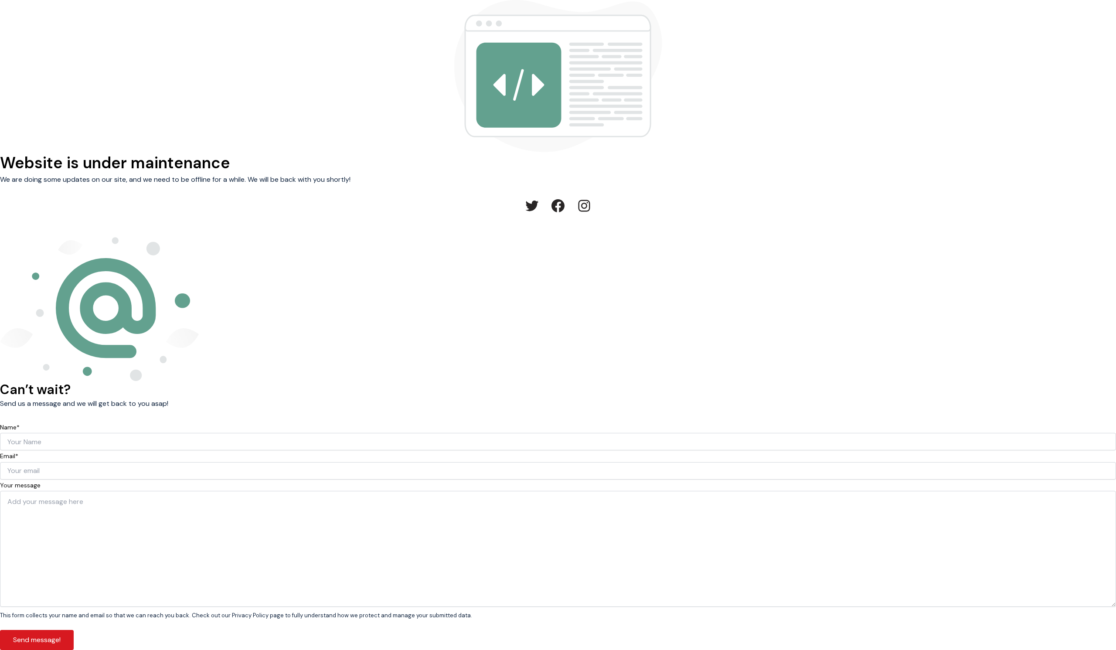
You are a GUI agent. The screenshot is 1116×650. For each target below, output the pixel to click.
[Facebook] (558, 206)
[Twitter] (532, 206)
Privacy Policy (250, 615)
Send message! (37, 639)
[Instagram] (584, 206)
